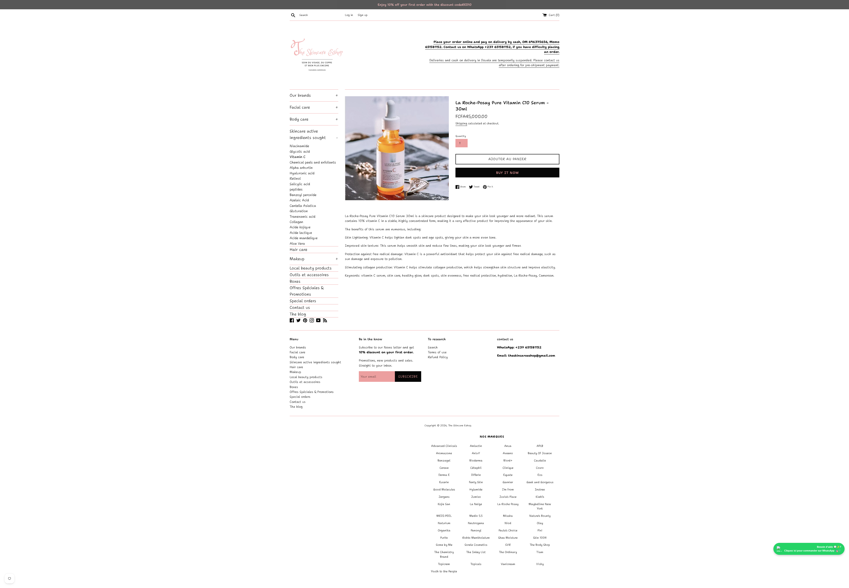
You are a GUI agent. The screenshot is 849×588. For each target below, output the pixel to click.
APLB (540, 446)
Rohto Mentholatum (476, 538)
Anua (507, 446)
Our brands (314, 95)
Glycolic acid (300, 151)
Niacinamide (299, 146)
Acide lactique (301, 232)
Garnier (508, 482)
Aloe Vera (297, 243)
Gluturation (299, 211)
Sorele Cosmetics (476, 545)
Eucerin (444, 482)
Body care (314, 119)
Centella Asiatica (303, 205)
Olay (540, 523)
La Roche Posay (507, 504)
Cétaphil (476, 468)
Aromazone (444, 453)
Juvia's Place (507, 497)
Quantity (460, 136)
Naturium (444, 523)
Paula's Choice (508, 530)
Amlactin (476, 446)
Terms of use (437, 352)
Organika (444, 530)
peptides (296, 189)
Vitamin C (297, 156)
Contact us (300, 307)
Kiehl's (540, 497)
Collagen (296, 221)
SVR (508, 545)
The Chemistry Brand (444, 554)
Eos (539, 475)
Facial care (314, 107)
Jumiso (476, 497)
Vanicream (508, 564)
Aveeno (508, 453)
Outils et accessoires (309, 274)
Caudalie (540, 460)
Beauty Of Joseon (540, 453)
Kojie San (444, 504)
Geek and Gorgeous (539, 482)
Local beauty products (311, 268)
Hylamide (475, 489)
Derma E (444, 475)
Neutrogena (476, 523)
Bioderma (475, 460)
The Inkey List (476, 552)
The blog (298, 314)
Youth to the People (444, 571)
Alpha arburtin (301, 167)
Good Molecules (444, 489)
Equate (507, 475)
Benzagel (444, 460)
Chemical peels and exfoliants (313, 162)
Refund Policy (438, 357)
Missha (508, 516)
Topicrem (444, 564)
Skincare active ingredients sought (314, 134)
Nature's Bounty (540, 516)
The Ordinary (508, 552)
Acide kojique (300, 227)
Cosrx (540, 468)
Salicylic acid (300, 184)
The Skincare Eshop (459, 425)
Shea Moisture (508, 538)
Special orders (303, 301)
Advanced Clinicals (444, 446)
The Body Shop (540, 545)
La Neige (476, 504)
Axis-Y (476, 453)
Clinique (508, 468)
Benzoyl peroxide (303, 194)
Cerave (444, 468)
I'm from (508, 489)
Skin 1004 (540, 538)
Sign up (362, 15)
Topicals (475, 564)
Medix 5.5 (476, 516)
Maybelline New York (540, 506)
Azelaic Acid (299, 200)
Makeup (314, 258)
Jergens (444, 497)
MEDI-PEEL (444, 516)
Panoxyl (476, 530)
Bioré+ (507, 460)
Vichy (540, 564)
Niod (508, 523)
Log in (349, 15)
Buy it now (507, 173)
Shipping (461, 123)
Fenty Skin (476, 482)
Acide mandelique (303, 238)
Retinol (295, 178)
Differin (476, 475)
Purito (444, 538)
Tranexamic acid (302, 216)
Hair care (298, 249)
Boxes (295, 281)
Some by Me (444, 545)
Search (433, 347)
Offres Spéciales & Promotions (306, 291)
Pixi (539, 530)
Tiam (539, 552)
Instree (540, 489)
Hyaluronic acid (302, 173)
